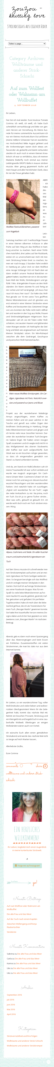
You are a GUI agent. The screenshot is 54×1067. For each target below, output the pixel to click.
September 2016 (14, 994)
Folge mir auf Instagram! (29, 865)
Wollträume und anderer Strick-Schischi (25, 1040)
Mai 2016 (11, 1009)
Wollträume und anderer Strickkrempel (24, 1045)
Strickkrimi (11, 932)
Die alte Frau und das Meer (19, 914)
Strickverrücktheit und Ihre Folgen (22, 1036)
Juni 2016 (11, 1004)
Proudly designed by (31, 1062)
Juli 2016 (10, 999)
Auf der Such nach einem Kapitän (22, 919)
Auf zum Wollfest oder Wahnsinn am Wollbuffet (27, 94)
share (39, 766)
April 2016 (11, 1014)
